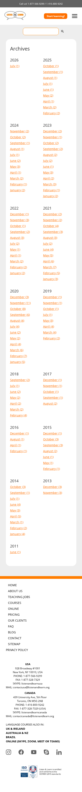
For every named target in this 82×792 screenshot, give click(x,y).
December (50, 131)
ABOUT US (15, 591)
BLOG (12, 632)
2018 (14, 374)
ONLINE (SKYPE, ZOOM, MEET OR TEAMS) (33, 741)
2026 (14, 60)
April (46, 101)
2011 (14, 546)
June (46, 90)
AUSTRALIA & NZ (17, 733)
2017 (47, 374)
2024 (14, 125)
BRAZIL (11, 737)
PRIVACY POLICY (17, 650)
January (15, 190)
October (48, 66)
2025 (47, 60)
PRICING (14, 615)
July (12, 66)
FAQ (11, 626)
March (47, 107)
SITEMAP (14, 644)
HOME (12, 585)
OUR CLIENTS (17, 620)
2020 (14, 291)
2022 (14, 208)
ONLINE (13, 609)
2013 (47, 481)
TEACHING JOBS (19, 597)
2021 (47, 208)
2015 (47, 427)
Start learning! (56, 16)
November (17, 131)
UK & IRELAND (15, 729)
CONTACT (14, 638)
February (49, 113)
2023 (47, 125)
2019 (47, 291)
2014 (14, 481)
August (48, 78)
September (51, 72)
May (46, 95)
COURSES (14, 603)
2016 (14, 427)
